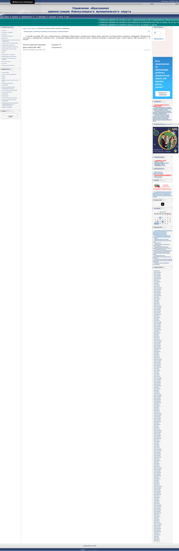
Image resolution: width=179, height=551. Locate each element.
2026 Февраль (157, 531)
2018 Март (156, 387)
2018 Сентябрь (158, 394)
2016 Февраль (157, 348)
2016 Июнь (157, 354)
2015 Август (157, 339)
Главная (6, 16)
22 (162, 221)
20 (36, 28)
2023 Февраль (157, 475)
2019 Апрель (157, 405)
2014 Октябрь (157, 323)
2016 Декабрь (157, 363)
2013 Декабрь (157, 311)
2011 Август (157, 270)
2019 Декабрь (157, 418)
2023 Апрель (157, 478)
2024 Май (156, 498)
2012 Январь (157, 276)
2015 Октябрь (157, 342)
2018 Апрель (157, 388)
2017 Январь (157, 365)
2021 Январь (157, 436)
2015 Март (156, 331)
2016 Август (157, 357)
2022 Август (157, 466)
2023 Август (157, 484)
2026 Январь (157, 530)
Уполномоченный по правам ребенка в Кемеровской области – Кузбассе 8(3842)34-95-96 (162, 112)
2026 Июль (157, 539)
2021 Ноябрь (157, 452)
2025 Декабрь (157, 528)
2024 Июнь (157, 500)
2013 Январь (157, 294)
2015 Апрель (157, 332)
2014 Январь (157, 312)
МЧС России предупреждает (158, 172)
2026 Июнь (157, 537)
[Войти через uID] (162, 204)
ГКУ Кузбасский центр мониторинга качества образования (162, 250)
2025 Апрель (157, 516)
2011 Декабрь (157, 275)
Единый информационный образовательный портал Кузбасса (162, 247)
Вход (67, 16)
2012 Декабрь (157, 292)
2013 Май (156, 300)
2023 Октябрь (157, 488)
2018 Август (157, 393)
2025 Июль (157, 520)
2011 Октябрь (157, 272)
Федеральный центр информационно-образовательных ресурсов (162, 257)
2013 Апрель (157, 298)
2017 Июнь (157, 373)
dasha (37, 49)
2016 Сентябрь (158, 359)
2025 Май (156, 517)
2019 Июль (157, 410)
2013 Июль (157, 303)
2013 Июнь (157, 301)
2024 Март (156, 495)
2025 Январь (157, 511)
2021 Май (156, 443)
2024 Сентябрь (158, 505)
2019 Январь (157, 401)
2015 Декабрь (157, 345)
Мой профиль (42, 16)
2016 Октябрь (157, 360)
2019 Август (157, 412)
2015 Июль (157, 337)
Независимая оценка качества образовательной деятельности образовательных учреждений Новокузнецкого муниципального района (162, 194)
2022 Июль (157, 464)
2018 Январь (157, 384)
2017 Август (157, 376)
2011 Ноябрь (157, 273)
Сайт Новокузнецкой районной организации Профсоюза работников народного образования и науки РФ (162, 232)
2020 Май (156, 425)
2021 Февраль (157, 438)
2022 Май (156, 461)
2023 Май (156, 480)
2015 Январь (157, 328)
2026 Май (156, 536)
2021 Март (156, 439)
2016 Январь (157, 346)
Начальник (15, 16)
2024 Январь (157, 492)
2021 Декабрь (157, 453)
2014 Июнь (157, 320)
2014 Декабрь (157, 326)
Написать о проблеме (162, 94)
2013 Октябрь (157, 308)
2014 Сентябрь (158, 321)
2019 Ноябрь (157, 416)
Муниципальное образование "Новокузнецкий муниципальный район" (161, 253)
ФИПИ (156, 238)
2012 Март (156, 280)
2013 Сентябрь (158, 306)
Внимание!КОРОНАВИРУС (163, 175)
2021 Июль (157, 446)
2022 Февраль (157, 457)
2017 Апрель (157, 370)
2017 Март (156, 368)
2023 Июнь (157, 481)
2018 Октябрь (157, 396)
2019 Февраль (157, 402)
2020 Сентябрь (158, 430)
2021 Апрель (157, 441)
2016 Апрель (157, 351)
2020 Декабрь (157, 435)
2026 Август (157, 540)
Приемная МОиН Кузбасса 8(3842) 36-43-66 (161, 105)
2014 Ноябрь (157, 325)
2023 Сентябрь (158, 486)
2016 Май (156, 353)
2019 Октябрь (157, 415)
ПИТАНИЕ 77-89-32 (159, 164)
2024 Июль (157, 502)
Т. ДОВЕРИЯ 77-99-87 (160, 160)
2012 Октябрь (157, 289)
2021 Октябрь (157, 450)
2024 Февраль (157, 494)
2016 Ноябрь (157, 362)
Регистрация (52, 16)
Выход (61, 16)
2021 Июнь (157, 444)
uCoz (97, 549)
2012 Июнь (157, 284)
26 (155, 223)
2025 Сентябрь (158, 523)
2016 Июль (157, 356)
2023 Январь (157, 474)
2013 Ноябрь (157, 309)
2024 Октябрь (157, 506)
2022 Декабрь (157, 472)
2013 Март (156, 297)
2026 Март (156, 533)
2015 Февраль (157, 329)
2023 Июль (157, 483)
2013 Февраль (157, 295)
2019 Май (156, 407)
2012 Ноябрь (157, 290)
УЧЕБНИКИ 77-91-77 (160, 165)
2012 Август (157, 286)
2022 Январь (157, 455)
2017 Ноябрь (157, 380)
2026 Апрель (157, 534)
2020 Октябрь (157, 432)
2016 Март (156, 349)
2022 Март (156, 458)
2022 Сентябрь (158, 467)
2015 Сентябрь (158, 340)
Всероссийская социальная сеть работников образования (161, 236)
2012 (29, 28)
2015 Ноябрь (157, 343)
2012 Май (156, 283)
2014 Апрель (157, 317)
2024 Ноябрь (157, 508)
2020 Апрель (157, 424)
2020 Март (156, 422)
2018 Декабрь (157, 399)
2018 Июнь (157, 391)
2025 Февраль (157, 512)
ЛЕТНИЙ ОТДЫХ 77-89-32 (161, 163)
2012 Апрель (157, 281)
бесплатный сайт (89, 549)
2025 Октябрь (157, 525)
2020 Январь (157, 419)
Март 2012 (162, 212)
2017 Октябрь (157, 379)
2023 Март (156, 477)
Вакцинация (158, 177)
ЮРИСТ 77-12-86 (158, 161)
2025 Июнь (157, 519)
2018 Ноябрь (157, 398)
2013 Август (157, 304)
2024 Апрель (157, 497)
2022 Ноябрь (157, 471)
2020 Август (157, 429)
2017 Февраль (157, 367)
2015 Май (156, 334)
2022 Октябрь (157, 469)
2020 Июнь (157, 427)
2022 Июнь (157, 463)
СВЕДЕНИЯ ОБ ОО (27, 16)
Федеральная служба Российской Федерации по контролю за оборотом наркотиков (162, 260)
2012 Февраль (157, 278)
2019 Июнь (157, 408)
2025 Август (157, 522)
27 (157, 223)
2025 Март (156, 514)
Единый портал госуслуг (161, 239)
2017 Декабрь (157, 382)
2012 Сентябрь (158, 287)
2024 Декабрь (157, 509)
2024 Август (157, 503)
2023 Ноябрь (157, 489)
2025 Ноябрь (157, 526)
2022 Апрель (157, 460)
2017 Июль (157, 374)
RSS (177, 4)
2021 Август (157, 447)
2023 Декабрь (157, 491)
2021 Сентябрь (158, 449)
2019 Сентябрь (158, 413)
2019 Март (156, 404)
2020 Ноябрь (157, 433)
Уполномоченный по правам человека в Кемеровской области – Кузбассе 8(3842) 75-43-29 (162, 108)
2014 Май (156, 318)
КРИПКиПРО (157, 243)
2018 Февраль (157, 385)
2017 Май (156, 371)
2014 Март (156, 315)
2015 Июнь (157, 335)
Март (33, 28)
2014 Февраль (157, 314)
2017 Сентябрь (158, 377)
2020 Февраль (157, 421)
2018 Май (156, 390)
